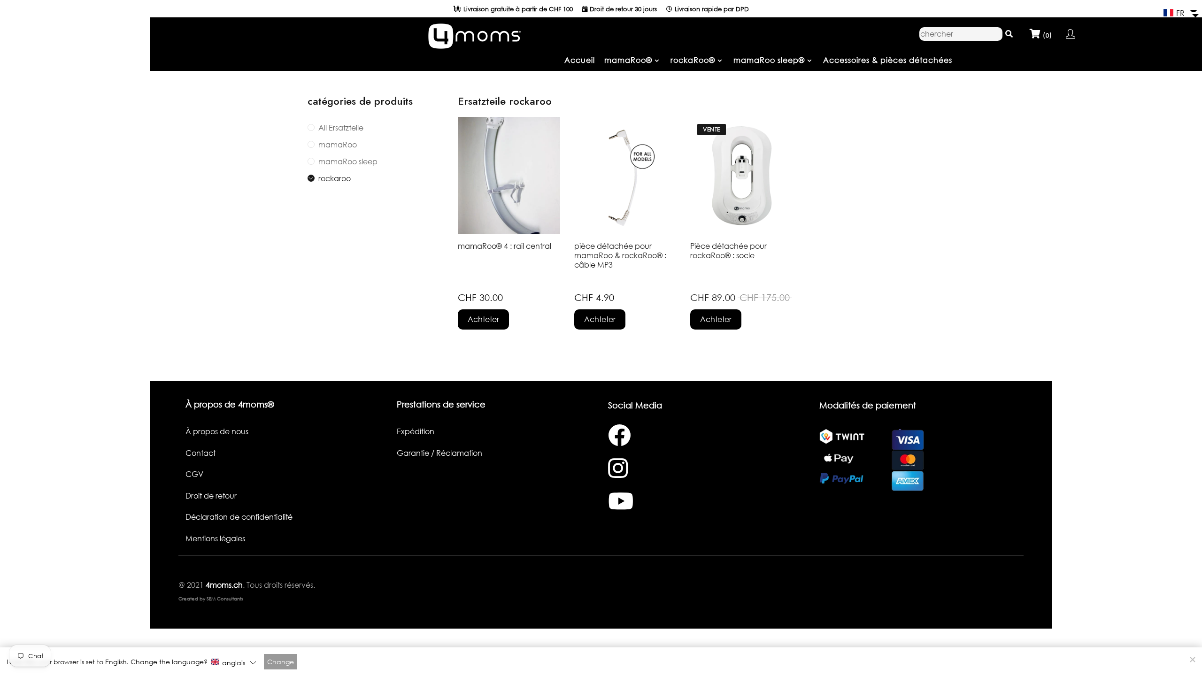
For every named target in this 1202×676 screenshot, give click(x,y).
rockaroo (334, 178)
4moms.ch (223, 585)
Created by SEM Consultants (210, 598)
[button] (1180, 13)
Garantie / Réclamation (439, 453)
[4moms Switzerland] (474, 34)
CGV (194, 474)
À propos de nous (216, 431)
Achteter (483, 319)
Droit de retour (211, 495)
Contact (200, 453)
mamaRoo (337, 144)
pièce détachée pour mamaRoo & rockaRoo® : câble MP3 (620, 255)
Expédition (415, 431)
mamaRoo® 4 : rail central (504, 246)
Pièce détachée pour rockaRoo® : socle (728, 250)
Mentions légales (215, 538)
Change (280, 662)
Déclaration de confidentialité (239, 517)
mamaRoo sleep (348, 161)
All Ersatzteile (340, 127)
